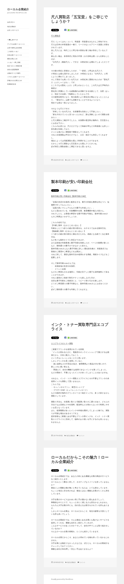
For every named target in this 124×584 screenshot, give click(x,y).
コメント (85, 160)
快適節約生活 (11, 84)
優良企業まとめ (12, 59)
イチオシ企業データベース (16, 77)
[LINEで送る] (72, 30)
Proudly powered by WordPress (62, 579)
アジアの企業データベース (16, 44)
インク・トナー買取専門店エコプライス (79, 326)
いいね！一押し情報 (13, 62)
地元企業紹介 (11, 26)
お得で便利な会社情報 (14, 48)
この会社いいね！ (13, 51)
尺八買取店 (55, 35)
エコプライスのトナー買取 (62, 343)
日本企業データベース (14, 55)
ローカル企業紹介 (18, 9)
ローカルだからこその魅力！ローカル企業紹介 (80, 459)
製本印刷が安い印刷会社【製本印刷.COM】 (68, 196)
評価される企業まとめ (14, 80)
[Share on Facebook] (65, 30)
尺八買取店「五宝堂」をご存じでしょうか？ (79, 19)
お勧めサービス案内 (13, 73)
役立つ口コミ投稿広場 (14, 66)
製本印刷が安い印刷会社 (72, 181)
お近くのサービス (13, 30)
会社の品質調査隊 (13, 69)
